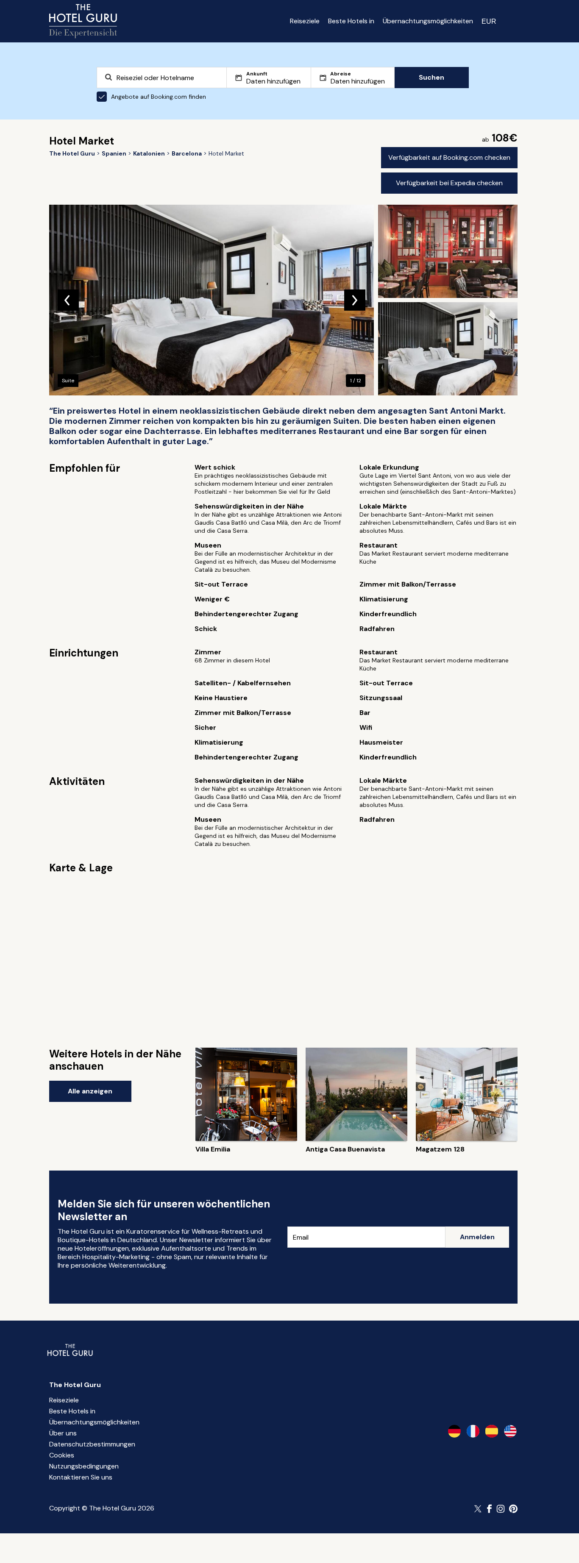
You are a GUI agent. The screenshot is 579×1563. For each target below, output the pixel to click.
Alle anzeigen (90, 1091)
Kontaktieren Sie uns (80, 1477)
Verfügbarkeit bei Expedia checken (449, 182)
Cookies (61, 1455)
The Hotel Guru (75, 1384)
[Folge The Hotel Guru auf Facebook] (489, 1509)
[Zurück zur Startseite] (83, 21)
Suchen (431, 77)
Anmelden (477, 1236)
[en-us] (510, 1431)
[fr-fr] (473, 1431)
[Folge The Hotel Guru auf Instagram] (500, 1509)
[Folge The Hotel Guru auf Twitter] (478, 1509)
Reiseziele (305, 21)
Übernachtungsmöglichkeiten (428, 21)
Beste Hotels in (351, 21)
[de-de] (454, 1431)
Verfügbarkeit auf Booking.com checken (449, 157)
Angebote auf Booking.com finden (158, 96)
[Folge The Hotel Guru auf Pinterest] (513, 1509)
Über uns (63, 1433)
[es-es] (491, 1431)
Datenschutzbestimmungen (92, 1444)
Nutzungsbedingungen (84, 1466)
